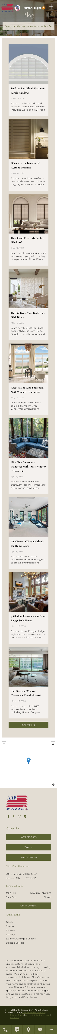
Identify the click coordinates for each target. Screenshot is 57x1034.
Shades (10, 926)
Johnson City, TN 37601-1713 (21, 878)
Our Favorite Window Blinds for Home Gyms (27, 543)
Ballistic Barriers (15, 942)
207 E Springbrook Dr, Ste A (21, 874)
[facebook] (8, 817)
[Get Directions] (28, 1029)
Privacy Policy (17, 1015)
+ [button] (4, 744)
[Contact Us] (40, 1029)
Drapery (10, 934)
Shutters (11, 930)
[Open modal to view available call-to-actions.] (51, 1029)
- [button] (4, 748)
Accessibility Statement (37, 1015)
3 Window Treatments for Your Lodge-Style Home (28, 618)
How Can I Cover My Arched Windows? (27, 240)
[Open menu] (51, 8)
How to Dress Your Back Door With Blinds (28, 315)
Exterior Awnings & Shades (21, 938)
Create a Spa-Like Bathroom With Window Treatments (27, 390)
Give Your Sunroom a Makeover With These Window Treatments (28, 467)
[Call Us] (5, 1029)
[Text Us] (17, 1029)
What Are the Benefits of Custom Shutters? (25, 165)
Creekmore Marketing (33, 1012)
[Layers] (53, 744)
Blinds (9, 922)
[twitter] (14, 817)
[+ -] (28, 764)
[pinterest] (25, 817)
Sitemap (14, 1017)
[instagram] (19, 817)
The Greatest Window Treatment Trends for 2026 (26, 693)
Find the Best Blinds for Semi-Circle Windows (28, 90)
